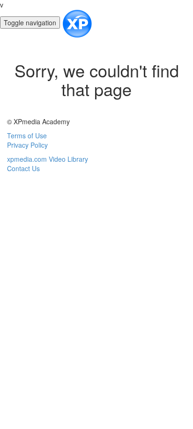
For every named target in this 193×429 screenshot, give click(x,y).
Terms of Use (27, 135)
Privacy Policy (27, 145)
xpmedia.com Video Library (47, 159)
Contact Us (23, 168)
